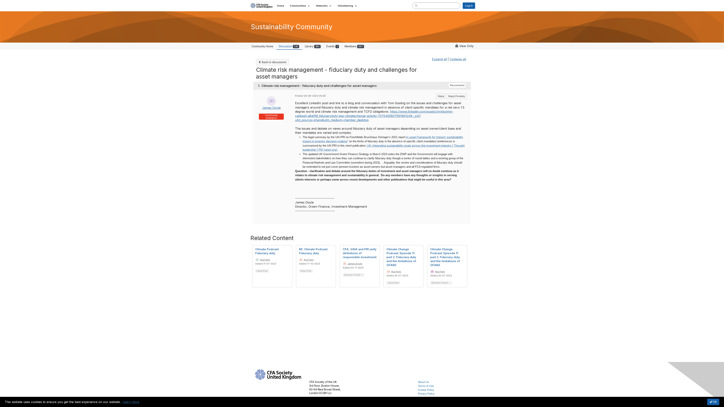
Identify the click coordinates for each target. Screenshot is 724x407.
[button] (300, 5)
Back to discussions (273, 62)
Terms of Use (426, 385)
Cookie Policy (426, 389)
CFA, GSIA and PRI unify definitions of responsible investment (360, 253)
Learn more (131, 402)
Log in (469, 5)
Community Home (262, 46)
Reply (441, 96)
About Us (423, 381)
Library (312, 46)
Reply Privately (456, 96)
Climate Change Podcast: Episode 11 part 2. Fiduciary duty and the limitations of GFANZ (401, 257)
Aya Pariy (265, 259)
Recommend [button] (457, 85)
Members (354, 46)
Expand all (439, 59)
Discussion (288, 46)
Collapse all (458, 59)
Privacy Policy (426, 393)
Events (332, 46)
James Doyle (271, 108)
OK (714, 401)
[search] (416, 5)
